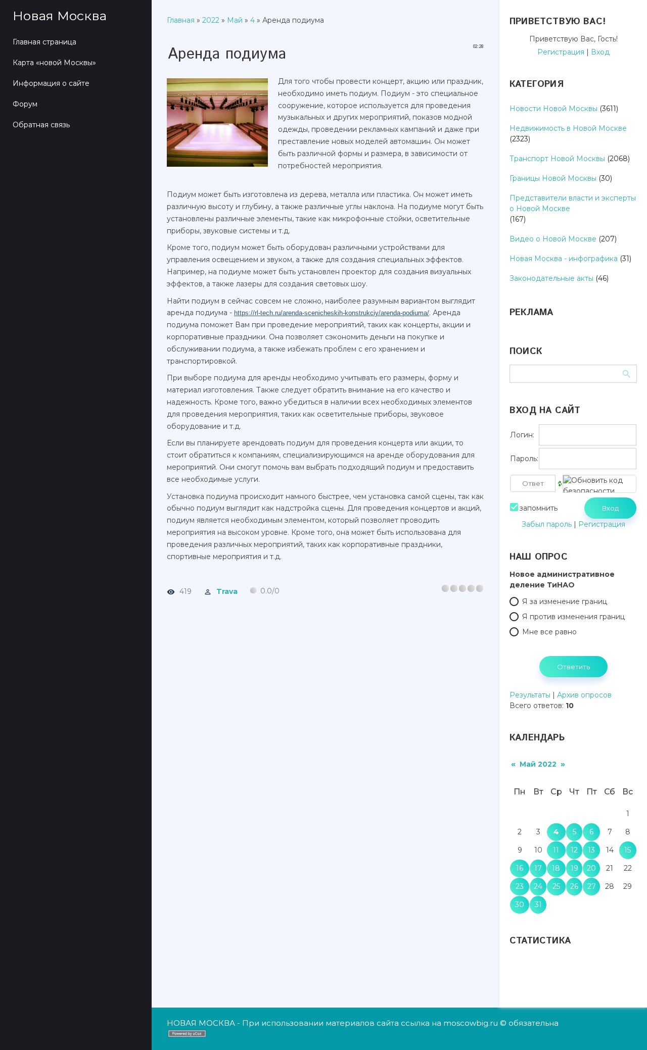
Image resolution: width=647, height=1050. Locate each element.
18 (556, 868)
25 (556, 886)
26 (574, 886)
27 (591, 886)
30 (519, 904)
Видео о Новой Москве (553, 238)
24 (538, 886)
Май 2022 (538, 764)
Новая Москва (60, 15)
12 (574, 850)
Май (235, 20)
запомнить (539, 508)
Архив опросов (584, 694)
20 (591, 868)
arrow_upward (624, 1027)
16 (519, 868)
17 (538, 868)
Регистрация (560, 52)
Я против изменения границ (573, 616)
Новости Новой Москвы (553, 108)
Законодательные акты (551, 278)
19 (574, 868)
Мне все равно (549, 631)
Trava (227, 590)
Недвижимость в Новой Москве (568, 128)
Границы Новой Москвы (553, 178)
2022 (210, 20)
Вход (600, 52)
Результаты (530, 694)
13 (591, 850)
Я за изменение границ (564, 601)
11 (556, 850)
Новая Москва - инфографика (564, 258)
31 (538, 904)
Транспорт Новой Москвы (557, 158)
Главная (181, 20)
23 (520, 886)
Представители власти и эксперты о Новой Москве (573, 203)
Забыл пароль (547, 524)
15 (627, 850)
